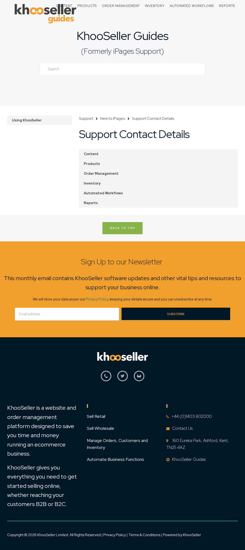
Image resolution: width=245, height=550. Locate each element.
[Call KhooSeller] (106, 379)
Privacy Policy (97, 299)
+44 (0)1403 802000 (191, 416)
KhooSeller (192, 535)
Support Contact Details (153, 118)
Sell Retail (96, 416)
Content (64, 6)
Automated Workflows (192, 6)
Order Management (121, 6)
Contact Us (182, 428)
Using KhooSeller (27, 120)
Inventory (155, 6)
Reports (227, 6)
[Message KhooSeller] (139, 379)
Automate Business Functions (115, 459)
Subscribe (176, 314)
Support (86, 118)
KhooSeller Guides (122, 36)
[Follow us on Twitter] (122, 379)
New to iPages (112, 118)
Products (87, 6)
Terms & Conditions (144, 535)
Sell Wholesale (100, 428)
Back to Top (122, 228)
